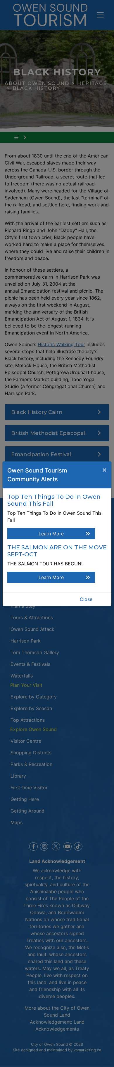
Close (86, 599)
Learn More (51, 534)
